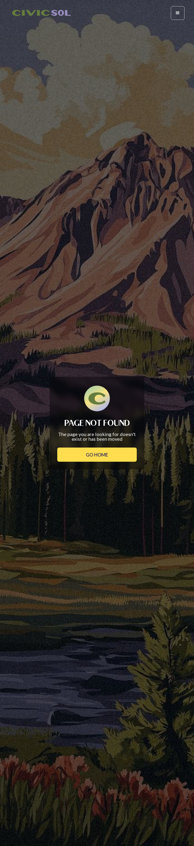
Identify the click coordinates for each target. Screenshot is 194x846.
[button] (178, 13)
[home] (41, 12)
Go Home (97, 454)
